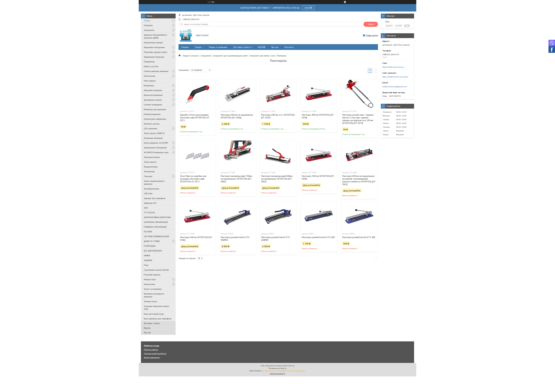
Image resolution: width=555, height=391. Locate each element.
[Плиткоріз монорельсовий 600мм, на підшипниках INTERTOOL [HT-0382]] (278, 155)
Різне (146, 265)
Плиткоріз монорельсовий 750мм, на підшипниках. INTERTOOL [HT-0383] (236, 179)
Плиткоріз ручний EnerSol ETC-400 (358, 237)
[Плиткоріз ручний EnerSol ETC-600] (318, 216)
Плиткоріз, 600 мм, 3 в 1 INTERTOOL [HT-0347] (278, 116)
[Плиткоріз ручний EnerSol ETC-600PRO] (278, 216)
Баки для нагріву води (154, 314)
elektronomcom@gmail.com (394, 86)
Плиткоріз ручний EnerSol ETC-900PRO (235, 238)
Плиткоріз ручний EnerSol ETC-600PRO (276, 238)
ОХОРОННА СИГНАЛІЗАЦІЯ (156, 222)
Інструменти (149, 30)
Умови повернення (152, 357)
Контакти (289, 47)
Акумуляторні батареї (153, 42)
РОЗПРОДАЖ (150, 246)
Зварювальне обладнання (155, 147)
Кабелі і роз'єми (151, 66)
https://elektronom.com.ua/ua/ (395, 76)
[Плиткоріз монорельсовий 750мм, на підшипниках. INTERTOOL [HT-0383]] (237, 155)
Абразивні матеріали (153, 90)
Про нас (147, 332)
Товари (147, 20)
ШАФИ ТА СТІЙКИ (152, 241)
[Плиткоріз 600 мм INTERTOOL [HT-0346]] (197, 216)
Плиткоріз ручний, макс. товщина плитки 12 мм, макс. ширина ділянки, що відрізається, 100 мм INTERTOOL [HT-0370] (357, 118)
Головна (185, 47)
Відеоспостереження (153, 95)
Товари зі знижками (217, 47)
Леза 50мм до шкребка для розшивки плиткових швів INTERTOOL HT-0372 (193, 179)
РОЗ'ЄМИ (148, 231)
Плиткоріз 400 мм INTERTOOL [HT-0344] (318, 116)
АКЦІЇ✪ (308, 7)
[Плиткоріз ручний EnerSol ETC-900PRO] (237, 216)
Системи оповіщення (153, 104)
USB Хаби (148, 193)
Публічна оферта (151, 349)
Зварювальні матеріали (154, 57)
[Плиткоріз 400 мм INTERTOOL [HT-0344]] (318, 93)
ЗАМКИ (147, 255)
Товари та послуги (191, 55)
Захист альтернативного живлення (154, 182)
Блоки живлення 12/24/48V (156, 143)
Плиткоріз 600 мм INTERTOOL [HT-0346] (196, 238)
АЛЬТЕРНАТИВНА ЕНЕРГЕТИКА (157, 217)
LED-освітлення (150, 128)
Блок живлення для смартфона (157, 318)
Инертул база (150, 279)
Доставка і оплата (152, 323)
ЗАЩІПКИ (148, 260)
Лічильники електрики (153, 138)
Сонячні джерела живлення (156, 71)
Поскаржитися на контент (272, 371)
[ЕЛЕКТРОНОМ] (185, 35)
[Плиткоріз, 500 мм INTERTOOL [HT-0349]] (318, 155)
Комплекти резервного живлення (154, 295)
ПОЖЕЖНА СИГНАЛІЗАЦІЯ (155, 227)
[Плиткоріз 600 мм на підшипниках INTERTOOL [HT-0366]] (237, 93)
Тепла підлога (150, 162)
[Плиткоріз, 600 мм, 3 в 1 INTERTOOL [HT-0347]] (278, 93)
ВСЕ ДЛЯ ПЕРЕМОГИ (153, 250)
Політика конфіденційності (155, 353)
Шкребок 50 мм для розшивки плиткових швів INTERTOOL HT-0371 (195, 117)
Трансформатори (151, 188)
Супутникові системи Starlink (156, 270)
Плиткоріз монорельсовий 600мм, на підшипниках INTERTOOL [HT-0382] (277, 179)
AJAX (146, 207)
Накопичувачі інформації (155, 119)
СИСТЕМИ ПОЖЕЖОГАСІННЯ (156, 236)
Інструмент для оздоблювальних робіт (230, 55)
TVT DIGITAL (149, 212)
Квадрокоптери (151, 166)
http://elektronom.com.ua (393, 67)
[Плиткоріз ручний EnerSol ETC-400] (359, 216)
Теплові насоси (150, 301)
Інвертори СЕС (150, 203)
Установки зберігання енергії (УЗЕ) (156, 307)
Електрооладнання (152, 114)
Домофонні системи (153, 100)
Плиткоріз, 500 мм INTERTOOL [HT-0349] (318, 177)
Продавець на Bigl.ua (277, 368)
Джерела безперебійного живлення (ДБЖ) (155, 36)
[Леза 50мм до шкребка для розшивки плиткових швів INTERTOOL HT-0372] (197, 155)
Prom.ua (291, 366)
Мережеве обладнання (154, 47)
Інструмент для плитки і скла (262, 55)
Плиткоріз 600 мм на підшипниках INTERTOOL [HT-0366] (237, 116)
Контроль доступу (152, 123)
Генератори (149, 85)
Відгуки (147, 328)
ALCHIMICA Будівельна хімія (156, 152)
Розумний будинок (152, 274)
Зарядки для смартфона (154, 198)
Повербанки (149, 61)
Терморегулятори (152, 157)
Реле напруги (150, 80)
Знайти (371, 24)
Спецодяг (148, 176)
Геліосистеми (149, 76)
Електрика (148, 25)
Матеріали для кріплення (155, 109)
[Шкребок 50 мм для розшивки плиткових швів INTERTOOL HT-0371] (197, 93)
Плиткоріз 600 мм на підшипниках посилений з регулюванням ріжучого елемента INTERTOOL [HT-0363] (359, 180)
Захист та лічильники (153, 289)
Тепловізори (149, 171)
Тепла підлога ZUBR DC (154, 133)
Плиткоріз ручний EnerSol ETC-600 (318, 237)
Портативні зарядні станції (155, 52)
